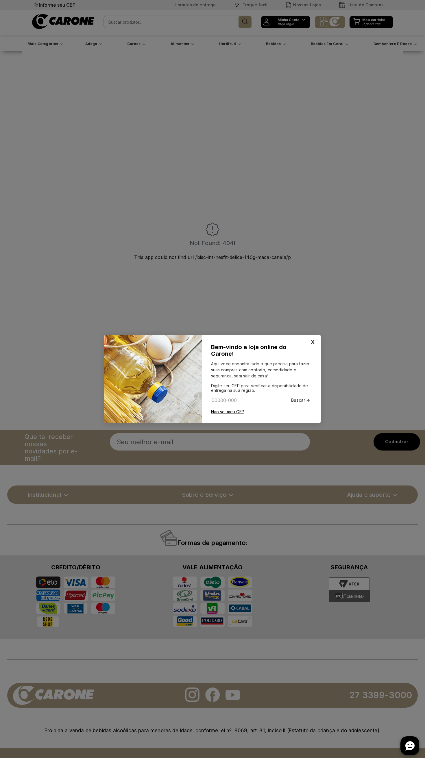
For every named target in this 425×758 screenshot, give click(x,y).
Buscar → (300, 400)
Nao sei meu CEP (227, 411)
